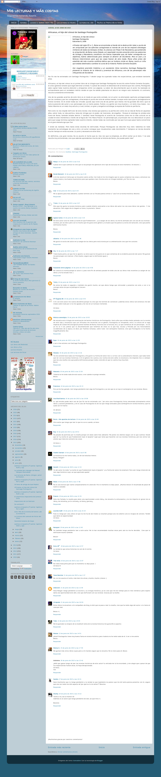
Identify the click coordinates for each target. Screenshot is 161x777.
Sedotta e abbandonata (21, 321)
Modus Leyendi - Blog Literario (24, 204)
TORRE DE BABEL (19, 180)
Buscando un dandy (20, 288)
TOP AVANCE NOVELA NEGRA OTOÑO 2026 (25, 129)
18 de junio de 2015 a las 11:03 (68, 340)
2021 (15, 424)
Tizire (55, 203)
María (55, 482)
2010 (15, 557)
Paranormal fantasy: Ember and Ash (25, 215)
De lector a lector (19, 135)
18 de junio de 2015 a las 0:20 (75, 174)
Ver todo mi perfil (27, 59)
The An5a (56, 561)
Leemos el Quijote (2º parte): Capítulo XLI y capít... (28, 508)
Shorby (55, 694)
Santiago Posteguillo (79, 152)
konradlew (77, 761)
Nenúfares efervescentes (22, 320)
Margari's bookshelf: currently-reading (28, 72)
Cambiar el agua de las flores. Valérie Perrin (26, 306)
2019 (15, 430)
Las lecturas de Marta (66, 23)
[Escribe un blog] (77, 149)
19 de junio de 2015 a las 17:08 (69, 482)
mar (54, 191)
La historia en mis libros (22, 297)
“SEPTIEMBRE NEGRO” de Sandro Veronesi (24, 265)
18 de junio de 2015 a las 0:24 (67, 191)
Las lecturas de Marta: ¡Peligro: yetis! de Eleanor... (28, 476)
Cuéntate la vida (19, 240)
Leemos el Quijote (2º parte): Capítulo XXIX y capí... (28, 525)
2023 (15, 418)
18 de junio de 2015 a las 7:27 (67, 251)
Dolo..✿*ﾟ (56, 546)
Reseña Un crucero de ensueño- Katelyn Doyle (24, 290)
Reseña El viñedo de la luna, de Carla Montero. (25, 147)
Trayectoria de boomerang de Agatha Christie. (26, 191)
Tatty (55, 282)
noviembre (19, 448)
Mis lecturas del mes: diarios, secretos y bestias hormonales (26, 182)
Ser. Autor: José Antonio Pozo (23, 273)
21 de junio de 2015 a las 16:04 (72, 602)
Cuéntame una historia (21, 256)
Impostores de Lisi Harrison (24, 501)
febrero (18, 538)
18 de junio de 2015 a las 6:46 (70, 239)
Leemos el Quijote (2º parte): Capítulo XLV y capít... (28, 480)
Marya (55, 162)
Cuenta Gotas (18, 327)
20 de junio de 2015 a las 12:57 (72, 546)
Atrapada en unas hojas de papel (25, 229)
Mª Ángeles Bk (58, 299)
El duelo (19, 76)
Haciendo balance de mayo (24, 521)
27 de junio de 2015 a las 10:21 (70, 679)
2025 (15, 412)
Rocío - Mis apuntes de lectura (64, 419)
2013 (15, 548)
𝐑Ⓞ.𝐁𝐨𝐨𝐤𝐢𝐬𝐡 (15, 342)
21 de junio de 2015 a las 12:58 (72, 588)
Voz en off (17, 197)
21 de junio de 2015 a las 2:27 (74, 575)
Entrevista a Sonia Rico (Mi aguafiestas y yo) (26, 138)
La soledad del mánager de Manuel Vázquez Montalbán (27, 471)
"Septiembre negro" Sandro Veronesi (25, 258)
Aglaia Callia (58, 218)
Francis (55, 496)
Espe (55, 340)
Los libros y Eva (16, 347)
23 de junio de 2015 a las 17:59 (71, 648)
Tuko (55, 621)
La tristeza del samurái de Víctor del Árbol (27, 517)
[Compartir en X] (80, 149)
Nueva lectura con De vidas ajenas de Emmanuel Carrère (26, 156)
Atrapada (56, 602)
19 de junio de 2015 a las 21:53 (70, 496)
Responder (57, 167)
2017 (15, 436)
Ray (54, 432)
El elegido (16, 298)
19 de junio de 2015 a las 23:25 (74, 511)
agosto (18, 457)
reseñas (68, 152)
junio (17, 463)
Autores (23, 23)
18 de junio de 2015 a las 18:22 (72, 386)
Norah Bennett (58, 174)
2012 (15, 551)
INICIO (13, 23)
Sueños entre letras (20, 247)
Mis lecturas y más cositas (32, 10)
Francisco (56, 386)
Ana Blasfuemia (59, 398)
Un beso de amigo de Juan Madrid (26, 484)
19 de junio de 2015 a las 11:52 (70, 467)
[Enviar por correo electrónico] (75, 149)
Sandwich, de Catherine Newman (24, 242)
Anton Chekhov (22, 78)
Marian (55, 633)
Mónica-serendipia (60, 317)
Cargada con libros (20, 153)
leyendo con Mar (19, 189)
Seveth (55, 467)
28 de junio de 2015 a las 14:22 (70, 694)
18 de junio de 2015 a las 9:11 (69, 282)
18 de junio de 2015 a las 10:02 (78, 317)
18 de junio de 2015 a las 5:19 (74, 218)
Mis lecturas (17, 313)
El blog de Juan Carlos (21, 279)
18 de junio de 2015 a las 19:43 (87, 419)
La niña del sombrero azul (25, 84)
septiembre (19, 454)
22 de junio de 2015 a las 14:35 (69, 621)
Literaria (16, 213)
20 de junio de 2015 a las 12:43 (71, 527)
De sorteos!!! (19, 504)
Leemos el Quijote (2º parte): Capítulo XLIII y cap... (28, 493)
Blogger (100, 761)
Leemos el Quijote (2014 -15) (41, 23)
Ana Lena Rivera (22, 86)
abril (17, 532)
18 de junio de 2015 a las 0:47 (69, 203)
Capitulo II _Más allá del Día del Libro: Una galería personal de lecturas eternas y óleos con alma (26, 330)
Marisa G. (56, 648)
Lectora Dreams (16, 350)
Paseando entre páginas (62, 268)
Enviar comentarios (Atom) (67, 752)
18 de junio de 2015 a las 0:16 (69, 162)
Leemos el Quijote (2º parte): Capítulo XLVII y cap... (28, 466)
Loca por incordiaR (19, 220)
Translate (27, 569)
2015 (15, 442)
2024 (15, 415)
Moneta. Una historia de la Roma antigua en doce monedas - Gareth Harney (25, 233)
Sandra (55, 679)
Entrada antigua (141, 747)
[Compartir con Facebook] (82, 149)
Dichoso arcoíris (18, 174)
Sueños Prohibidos (19, 173)
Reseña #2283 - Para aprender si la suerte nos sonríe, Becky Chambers (25, 207)
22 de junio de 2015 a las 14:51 (70, 633)
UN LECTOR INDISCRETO (21, 144)
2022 (15, 421)
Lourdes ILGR (58, 511)
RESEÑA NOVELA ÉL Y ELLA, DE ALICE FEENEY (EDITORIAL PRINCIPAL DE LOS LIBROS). (26, 165)
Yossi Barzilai (58, 575)
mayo (17, 529)
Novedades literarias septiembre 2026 (26, 314)
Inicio (102, 747)
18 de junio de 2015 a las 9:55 (75, 299)
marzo (17, 535)
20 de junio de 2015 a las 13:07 (72, 561)
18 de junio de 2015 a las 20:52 (68, 432)
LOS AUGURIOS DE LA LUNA (22, 162)
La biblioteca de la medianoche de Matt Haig (25, 249)
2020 (15, 427)
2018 (15, 433)
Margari (25, 56)
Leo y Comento (18, 272)
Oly (54, 251)
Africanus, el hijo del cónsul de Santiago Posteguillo (25, 488)
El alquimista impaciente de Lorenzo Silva (27, 497)
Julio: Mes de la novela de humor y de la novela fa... (28, 512)
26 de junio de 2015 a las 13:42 (72, 660)
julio (17, 460)
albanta (56, 239)
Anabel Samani (58, 453)
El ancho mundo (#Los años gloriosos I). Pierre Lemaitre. (26, 281)
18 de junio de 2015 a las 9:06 (82, 268)
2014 (15, 545)
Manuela (56, 371)
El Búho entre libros (20, 126)
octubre (18, 451)
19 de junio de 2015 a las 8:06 (75, 453)
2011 (15, 554)
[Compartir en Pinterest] (84, 149)
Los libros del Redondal (19, 344)
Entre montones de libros (22, 304)
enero (17, 541)
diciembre (18, 445)
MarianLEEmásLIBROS (20, 263)
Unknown (56, 588)
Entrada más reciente (59, 747)
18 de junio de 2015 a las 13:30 (71, 371)
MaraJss (56, 353)
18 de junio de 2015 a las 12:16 (70, 353)
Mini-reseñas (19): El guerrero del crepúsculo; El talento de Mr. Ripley (25, 223)
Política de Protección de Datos (109, 23)
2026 (15, 409)
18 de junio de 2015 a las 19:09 (76, 398)
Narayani (56, 527)
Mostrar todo (39, 336)
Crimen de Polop (18, 199)
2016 (15, 439)
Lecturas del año (86, 23)
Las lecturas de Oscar (18, 352)
